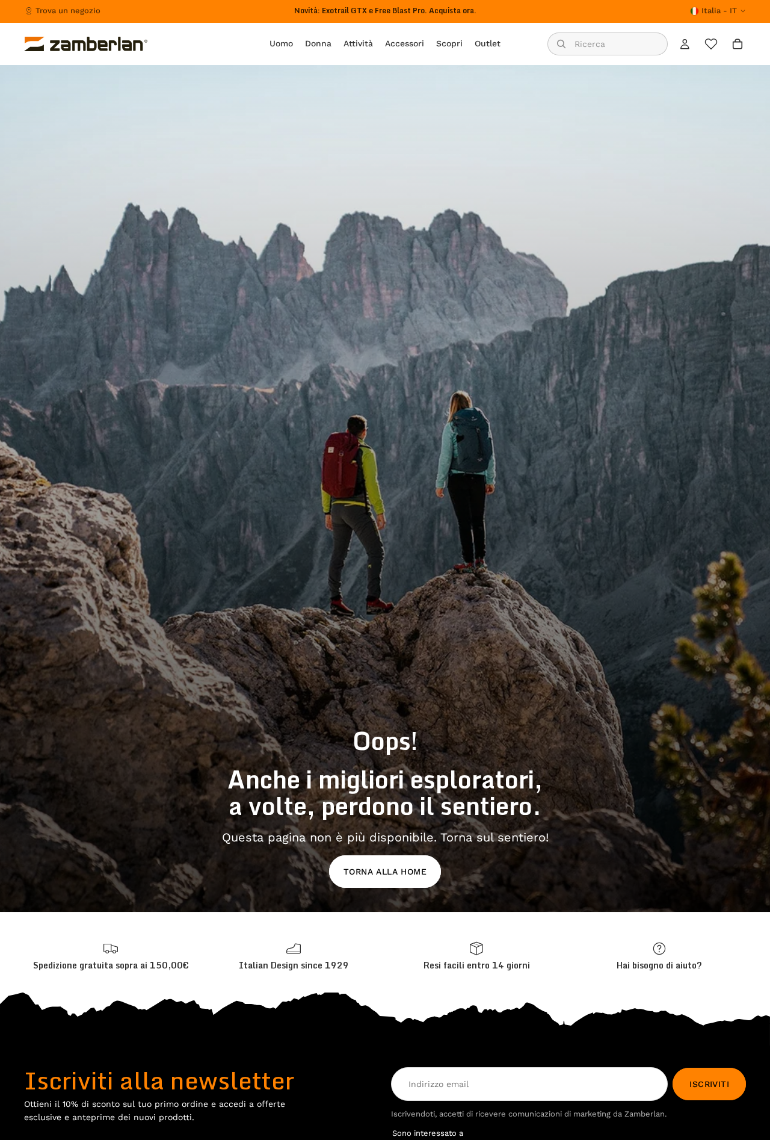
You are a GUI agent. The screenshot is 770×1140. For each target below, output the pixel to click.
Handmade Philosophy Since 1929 (385, 10)
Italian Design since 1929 (294, 965)
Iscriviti (709, 1084)
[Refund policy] (476, 956)
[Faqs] (659, 956)
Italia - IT (719, 10)
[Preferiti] (711, 44)
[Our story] (293, 956)
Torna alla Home (385, 871)
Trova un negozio (67, 10)
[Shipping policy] (110, 956)
